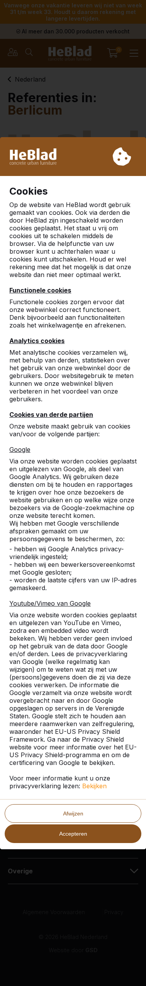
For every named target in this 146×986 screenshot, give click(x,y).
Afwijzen (73, 813)
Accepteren (73, 834)
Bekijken (94, 786)
